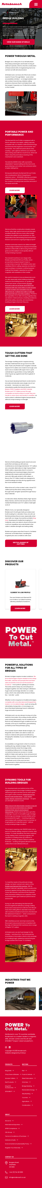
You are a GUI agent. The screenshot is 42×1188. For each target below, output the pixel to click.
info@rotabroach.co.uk (17, 1177)
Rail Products (9, 1082)
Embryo (23, 1053)
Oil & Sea (25, 1082)
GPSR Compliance (11, 1128)
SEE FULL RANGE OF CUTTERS (20, 543)
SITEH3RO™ (8, 1091)
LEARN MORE (14, 190)
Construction (26, 1105)
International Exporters (12, 1125)
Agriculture (25, 1101)
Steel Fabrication (27, 1078)
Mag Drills (8, 1071)
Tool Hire (25, 1098)
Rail (23, 1071)
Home (4, 12)
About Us (8, 1121)
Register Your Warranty (12, 1148)
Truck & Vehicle (27, 1074)
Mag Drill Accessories (9, 1087)
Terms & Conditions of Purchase (15, 1136)
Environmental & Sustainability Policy (17, 1144)
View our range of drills (18, 42)
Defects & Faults (10, 1140)
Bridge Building (27, 1086)
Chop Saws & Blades (12, 1074)
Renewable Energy (28, 1090)
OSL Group (8, 1132)
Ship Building (26, 1094)
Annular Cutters (10, 1078)
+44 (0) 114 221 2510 (16, 1172)
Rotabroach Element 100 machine (16, 886)
